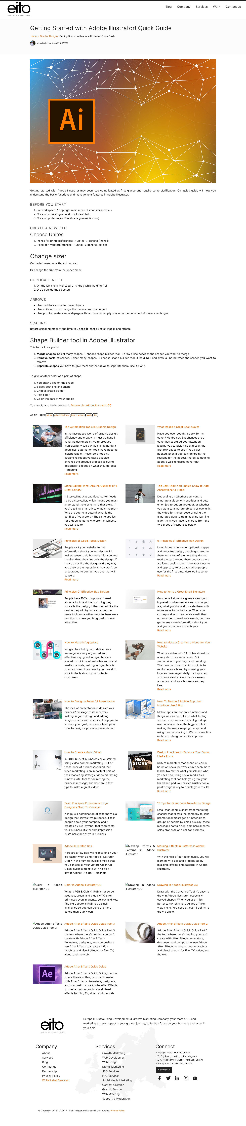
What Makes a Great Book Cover (178, 427)
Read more (71, 473)
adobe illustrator (61, 415)
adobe (49, 415)
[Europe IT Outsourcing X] (168, 1078)
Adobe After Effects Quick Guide (85, 966)
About (46, 1053)
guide (89, 415)
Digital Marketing (113, 1066)
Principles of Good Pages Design (85, 540)
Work (216, 6)
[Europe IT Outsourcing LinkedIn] (177, 1078)
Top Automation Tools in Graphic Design (90, 427)
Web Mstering (111, 1094)
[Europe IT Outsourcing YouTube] (195, 1078)
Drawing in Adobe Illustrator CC (91, 405)
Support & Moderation (116, 1098)
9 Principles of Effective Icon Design (180, 540)
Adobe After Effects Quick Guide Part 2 (182, 923)
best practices (78, 415)
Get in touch (164, 1069)
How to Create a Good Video (83, 752)
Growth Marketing (113, 1053)
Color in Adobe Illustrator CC (82, 884)
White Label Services (55, 1080)
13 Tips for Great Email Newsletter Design (184, 803)
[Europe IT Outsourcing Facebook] (159, 1078)
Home (34, 36)
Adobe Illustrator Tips (78, 846)
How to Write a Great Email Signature (181, 591)
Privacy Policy (51, 1075)
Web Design (109, 1062)
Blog (169, 6)
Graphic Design (48, 36)
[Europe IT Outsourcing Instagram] (186, 1078)
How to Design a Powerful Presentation (89, 701)
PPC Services (110, 1075)
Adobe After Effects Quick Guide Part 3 (89, 923)
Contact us (233, 6)
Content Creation (113, 1084)
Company (183, 6)
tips (95, 415)
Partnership (49, 1071)
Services (202, 6)
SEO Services (110, 1071)
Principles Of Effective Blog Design (86, 591)
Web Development (114, 1057)
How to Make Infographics (81, 642)
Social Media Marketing (117, 1080)
